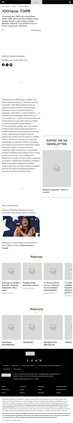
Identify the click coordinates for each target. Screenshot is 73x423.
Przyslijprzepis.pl (61, 389)
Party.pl (22, 389)
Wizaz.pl (22, 392)
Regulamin (15, 365)
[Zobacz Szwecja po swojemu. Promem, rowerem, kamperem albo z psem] (11, 271)
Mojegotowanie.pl (61, 386)
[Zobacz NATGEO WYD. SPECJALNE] (53, 327)
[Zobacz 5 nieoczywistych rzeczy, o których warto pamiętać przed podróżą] (53, 271)
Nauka (14, 6)
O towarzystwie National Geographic (49, 365)
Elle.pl (3, 386)
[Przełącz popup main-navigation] (3, 2)
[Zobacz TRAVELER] (32, 327)
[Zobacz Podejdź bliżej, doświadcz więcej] (32, 271)
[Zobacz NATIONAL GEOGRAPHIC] (11, 327)
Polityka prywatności (28, 365)
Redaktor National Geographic (13, 56)
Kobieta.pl (41, 386)
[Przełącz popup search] (70, 2)
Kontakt (5, 365)
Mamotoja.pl (5, 389)
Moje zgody (17, 369)
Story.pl (58, 392)
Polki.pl (40, 389)
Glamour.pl (23, 386)
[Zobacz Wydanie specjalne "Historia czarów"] (57, 168)
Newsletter (6, 369)
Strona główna (6, 6)
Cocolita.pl (41, 392)
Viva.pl (3, 392)
